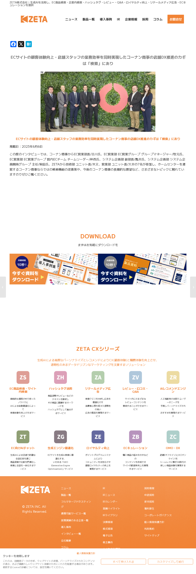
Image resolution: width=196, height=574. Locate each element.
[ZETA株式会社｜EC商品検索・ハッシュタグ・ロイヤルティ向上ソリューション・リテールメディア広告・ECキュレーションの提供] (34, 19)
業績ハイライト (111, 508)
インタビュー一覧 (71, 533)
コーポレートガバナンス (158, 515)
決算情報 (108, 522)
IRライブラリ (110, 515)
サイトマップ (151, 535)
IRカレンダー (110, 501)
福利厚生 (149, 508)
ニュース (66, 488)
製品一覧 (66, 495)
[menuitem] (71, 19)
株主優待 (108, 542)
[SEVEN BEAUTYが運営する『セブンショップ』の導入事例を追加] (193, 287)
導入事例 (66, 527)
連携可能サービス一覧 (73, 513)
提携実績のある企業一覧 (74, 520)
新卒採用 (149, 501)
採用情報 (149, 488)
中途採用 (149, 495)
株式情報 (108, 528)
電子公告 (108, 535)
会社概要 (66, 540)
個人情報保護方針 (154, 522)
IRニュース (109, 495)
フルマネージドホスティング (76, 504)
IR (104, 488)
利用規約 (149, 528)
